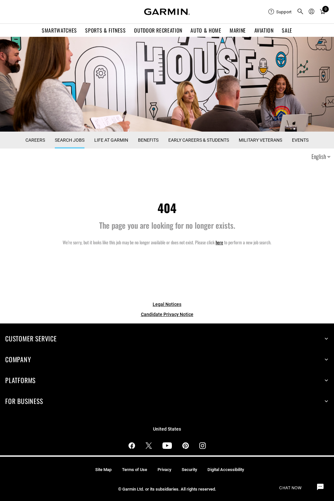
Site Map (103, 469)
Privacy (164, 469)
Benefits (148, 140)
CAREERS (35, 140)
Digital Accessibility (225, 469)
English (319, 156)
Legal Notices (167, 304)
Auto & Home (205, 30)
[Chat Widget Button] (320, 487)
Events (300, 140)
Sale (287, 30)
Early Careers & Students (198, 140)
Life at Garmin (111, 140)
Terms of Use (134, 469)
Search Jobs (69, 140)
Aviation (264, 30)
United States (167, 429)
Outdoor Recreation (158, 30)
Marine (238, 30)
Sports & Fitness (105, 30)
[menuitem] (280, 11)
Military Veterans (260, 140)
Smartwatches (59, 30)
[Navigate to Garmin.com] (167, 11)
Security (189, 469)
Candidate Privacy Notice (167, 314)
